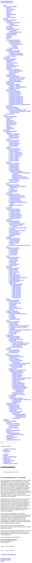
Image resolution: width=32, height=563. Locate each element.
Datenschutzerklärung (6, 559)
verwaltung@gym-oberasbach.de (8, 554)
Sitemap (2, 561)
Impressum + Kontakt (6, 558)
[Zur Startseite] (7, 2)
